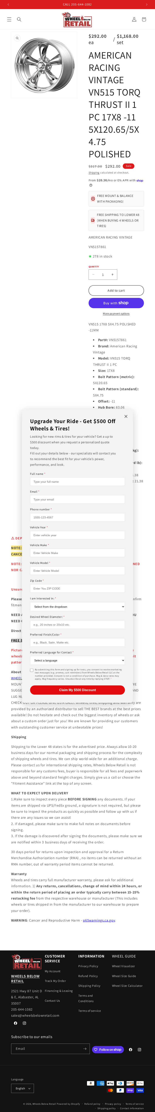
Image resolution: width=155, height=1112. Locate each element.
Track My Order (55, 981)
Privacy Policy (88, 966)
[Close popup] (126, 416)
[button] (9, 19)
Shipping (94, 172)
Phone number (41, 509)
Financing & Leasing (59, 991)
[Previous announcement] (8, 4)
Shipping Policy (89, 986)
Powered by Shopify (68, 1103)
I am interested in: (43, 598)
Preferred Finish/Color (46, 634)
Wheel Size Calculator (127, 986)
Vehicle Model (40, 563)
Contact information (132, 1108)
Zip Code (37, 580)
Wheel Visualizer (123, 966)
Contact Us (52, 1000)
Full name (37, 474)
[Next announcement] (146, 4)
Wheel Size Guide (124, 976)
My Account (53, 971)
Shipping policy (106, 1108)
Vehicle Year (39, 527)
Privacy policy (113, 1103)
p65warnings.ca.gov (99, 920)
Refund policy (92, 1103)
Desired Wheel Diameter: (47, 616)
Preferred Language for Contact (52, 652)
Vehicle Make (39, 545)
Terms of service (89, 1011)
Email (35, 491)
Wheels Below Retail (44, 1103)
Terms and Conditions (86, 998)
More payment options (116, 313)
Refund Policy (88, 976)
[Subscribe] (85, 1049)
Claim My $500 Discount (77, 690)
